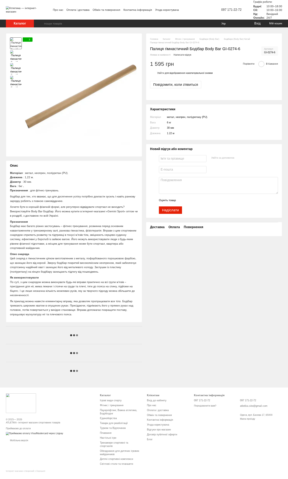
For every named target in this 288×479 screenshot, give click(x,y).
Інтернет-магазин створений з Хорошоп (25, 471)
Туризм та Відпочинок (113, 428)
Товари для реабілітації (114, 423)
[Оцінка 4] (201, 200)
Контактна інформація (137, 9)
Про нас (58, 9)
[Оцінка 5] (207, 200)
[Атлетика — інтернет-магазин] (21, 403)
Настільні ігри (108, 437)
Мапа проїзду (247, 419)
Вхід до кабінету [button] (157, 400)
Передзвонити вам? (205, 405)
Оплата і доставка (78, 9)
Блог (150, 439)
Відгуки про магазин (159, 429)
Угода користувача (167, 9)
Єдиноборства (108, 418)
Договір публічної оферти (162, 434)
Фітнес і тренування (111, 405)
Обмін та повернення (106, 9)
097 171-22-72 (231, 9)
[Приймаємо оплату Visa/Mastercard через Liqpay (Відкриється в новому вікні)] (34, 433)
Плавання (105, 432)
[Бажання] (243, 23)
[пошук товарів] (41, 23)
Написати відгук (182, 54)
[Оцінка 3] (195, 200)
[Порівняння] (235, 23)
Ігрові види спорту (111, 400)
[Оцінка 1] (182, 200)
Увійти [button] (160, 73)
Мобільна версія (18, 440)
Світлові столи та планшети (116, 463)
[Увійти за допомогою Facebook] (238, 158)
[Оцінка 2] (189, 200)
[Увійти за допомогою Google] (245, 158)
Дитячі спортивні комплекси (116, 458)
